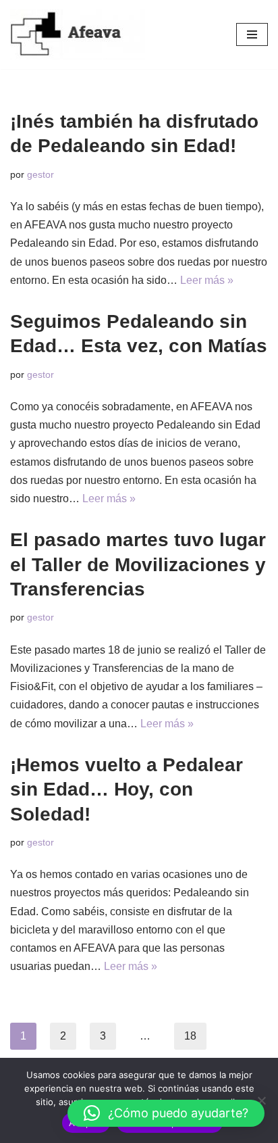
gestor (40, 174)
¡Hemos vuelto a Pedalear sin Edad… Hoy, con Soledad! (126, 789)
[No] (261, 1100)
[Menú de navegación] (252, 34)
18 (190, 1036)
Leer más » (206, 280)
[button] (166, 1113)
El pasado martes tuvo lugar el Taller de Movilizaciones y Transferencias (138, 564)
